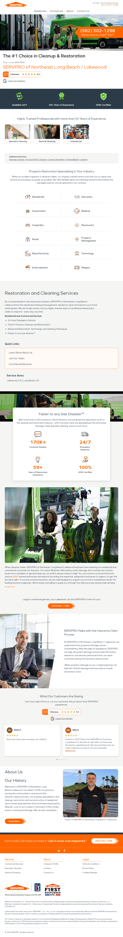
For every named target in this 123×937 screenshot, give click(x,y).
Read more (70, 751)
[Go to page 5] (65, 759)
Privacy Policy (88, 868)
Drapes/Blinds (72, 159)
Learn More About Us (20, 352)
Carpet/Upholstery (56, 159)
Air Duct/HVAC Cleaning (36, 159)
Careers (47, 868)
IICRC (15, 576)
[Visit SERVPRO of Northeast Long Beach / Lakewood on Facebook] (64, 850)
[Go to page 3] (61, 759)
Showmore (10, 587)
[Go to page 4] (63, 759)
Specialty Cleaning (13, 868)
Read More (14, 821)
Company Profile (51, 864)
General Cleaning (12, 872)
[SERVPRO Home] (16, 4)
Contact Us (83, 11)
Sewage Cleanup (17, 159)
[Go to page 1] (57, 759)
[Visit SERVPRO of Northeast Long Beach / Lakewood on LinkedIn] (59, 851)
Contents (83, 159)
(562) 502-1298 (109, 5)
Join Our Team (16, 358)
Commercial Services (20, 364)
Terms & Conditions (90, 864)
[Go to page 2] (59, 759)
